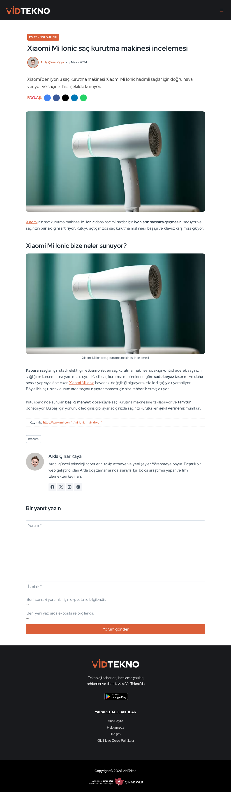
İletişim (116, 734)
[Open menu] (221, 10)
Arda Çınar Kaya (52, 62)
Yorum (35, 525)
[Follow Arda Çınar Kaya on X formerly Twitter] (61, 487)
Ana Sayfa (115, 721)
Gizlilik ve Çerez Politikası (115, 740)
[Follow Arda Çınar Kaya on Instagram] (69, 487)
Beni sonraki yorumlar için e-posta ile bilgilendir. (66, 599)
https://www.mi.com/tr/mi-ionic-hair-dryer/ (72, 422)
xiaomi (33, 439)
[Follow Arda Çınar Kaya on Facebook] (52, 487)
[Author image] (33, 62)
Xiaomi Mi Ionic (81, 382)
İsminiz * (35, 586)
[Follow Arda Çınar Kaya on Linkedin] (78, 487)
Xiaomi (31, 221)
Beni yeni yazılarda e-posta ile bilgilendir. (60, 613)
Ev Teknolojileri (43, 37)
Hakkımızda (115, 727)
